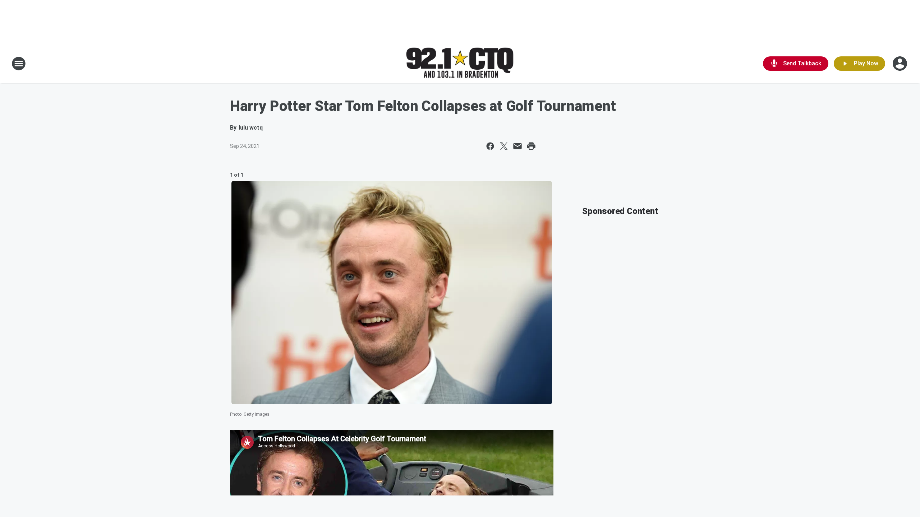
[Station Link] (460, 64)
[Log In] (900, 63)
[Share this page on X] (504, 146)
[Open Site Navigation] (19, 63)
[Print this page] (531, 146)
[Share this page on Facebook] (490, 146)
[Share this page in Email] (517, 146)
